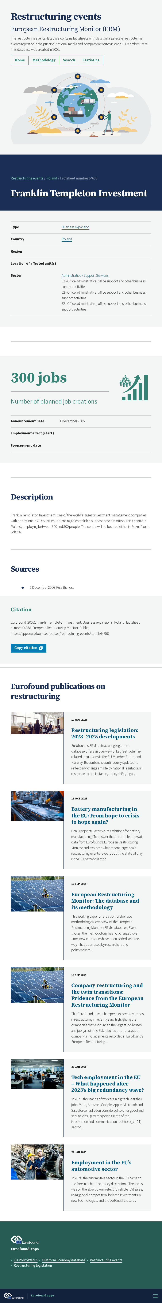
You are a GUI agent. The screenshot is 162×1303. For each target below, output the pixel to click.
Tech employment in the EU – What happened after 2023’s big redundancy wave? (107, 1084)
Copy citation (25, 648)
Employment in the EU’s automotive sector (101, 1165)
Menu (155, 1296)
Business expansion (75, 227)
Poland (51, 178)
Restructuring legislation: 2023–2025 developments (105, 733)
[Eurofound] (24, 1240)
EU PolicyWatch (26, 1260)
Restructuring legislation (33, 1265)
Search (69, 60)
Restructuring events (27, 178)
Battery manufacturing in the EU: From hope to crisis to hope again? (105, 815)
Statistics (90, 60)
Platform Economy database (63, 1260)
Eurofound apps (25, 1249)
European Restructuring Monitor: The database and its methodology (105, 901)
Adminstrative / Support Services (85, 275)
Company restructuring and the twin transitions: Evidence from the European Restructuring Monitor (107, 995)
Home (20, 60)
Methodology (43, 60)
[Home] (81, 108)
